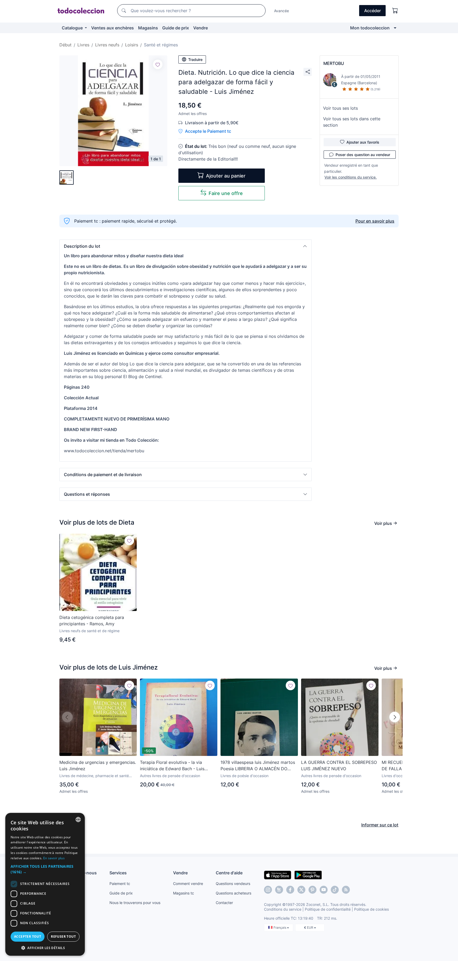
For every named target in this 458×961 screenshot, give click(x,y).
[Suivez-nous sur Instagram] (268, 890)
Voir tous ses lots (340, 108)
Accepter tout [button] (27, 936)
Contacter (224, 902)
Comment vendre (188, 883)
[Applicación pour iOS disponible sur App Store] (277, 874)
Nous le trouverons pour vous (134, 902)
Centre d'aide (229, 872)
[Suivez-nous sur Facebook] (290, 890)
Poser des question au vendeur (363, 154)
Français (280, 927)
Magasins (148, 27)
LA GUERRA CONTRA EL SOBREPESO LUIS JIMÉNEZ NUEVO (339, 765)
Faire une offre (226, 193)
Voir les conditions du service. (350, 177)
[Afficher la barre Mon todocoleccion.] (395, 28)
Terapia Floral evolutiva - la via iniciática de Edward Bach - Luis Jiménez (172, 766)
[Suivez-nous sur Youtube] (324, 890)
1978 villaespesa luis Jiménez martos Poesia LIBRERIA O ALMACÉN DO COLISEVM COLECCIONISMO (258, 766)
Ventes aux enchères (112, 27)
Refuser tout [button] (63, 936)
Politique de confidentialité (328, 909)
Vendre (200, 27)
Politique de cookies (371, 909)
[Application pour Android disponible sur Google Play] (308, 874)
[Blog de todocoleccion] (346, 890)
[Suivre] (157, 64)
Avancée (281, 10)
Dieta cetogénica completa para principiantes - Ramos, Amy (91, 620)
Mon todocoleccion (370, 27)
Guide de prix (175, 27)
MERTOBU (333, 63)
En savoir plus (54, 858)
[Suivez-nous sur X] (301, 890)
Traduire (195, 59)
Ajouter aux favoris (362, 142)
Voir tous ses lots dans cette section (351, 122)
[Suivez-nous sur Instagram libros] (279, 890)
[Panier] (395, 10)
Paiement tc (119, 883)
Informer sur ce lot (379, 824)
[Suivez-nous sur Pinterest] (312, 890)
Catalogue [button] (73, 27)
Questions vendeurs (233, 883)
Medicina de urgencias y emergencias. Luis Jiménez (97, 765)
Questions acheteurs (233, 893)
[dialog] (45, 884)
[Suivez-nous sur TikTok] (335, 890)
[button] (185, 246)
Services (118, 872)
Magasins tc (183, 893)
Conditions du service (282, 909)
